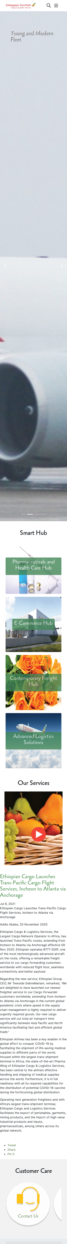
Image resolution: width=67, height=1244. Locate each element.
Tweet (11, 1145)
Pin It (11, 1154)
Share (11, 1149)
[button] (5, 266)
